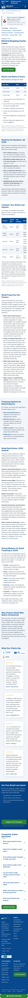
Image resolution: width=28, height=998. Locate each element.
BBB (8, 951)
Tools (15, 933)
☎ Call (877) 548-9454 (14, 996)
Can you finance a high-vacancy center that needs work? (11, 874)
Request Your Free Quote (14, 822)
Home (2, 10)
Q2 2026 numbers (6, 30)
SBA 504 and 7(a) (8, 419)
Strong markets (14, 35)
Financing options (19, 32)
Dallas (5, 572)
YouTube (3, 953)
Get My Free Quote (9, 907)
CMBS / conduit (8, 428)
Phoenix (6, 565)
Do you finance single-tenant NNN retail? (12, 866)
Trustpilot (3, 951)
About (15, 936)
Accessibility (20, 991)
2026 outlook (5, 35)
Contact (16, 938)
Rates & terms (13, 28)
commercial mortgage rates (9, 65)
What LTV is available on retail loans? (12, 850)
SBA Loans (4, 982)
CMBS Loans (5, 977)
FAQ (20, 35)
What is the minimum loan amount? (11, 899)
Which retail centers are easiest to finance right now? (13, 891)
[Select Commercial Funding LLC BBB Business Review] (6, 957)
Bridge (4, 257)
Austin (5, 578)
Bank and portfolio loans (11, 412)
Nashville (6, 585)
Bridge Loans (5, 979)
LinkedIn (3, 948)
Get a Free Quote (8, 69)
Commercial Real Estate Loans (13, 10)
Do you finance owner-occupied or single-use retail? (13, 858)
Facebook (8, 948)
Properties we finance (7, 32)
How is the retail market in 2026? (11, 883)
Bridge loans (7, 434)
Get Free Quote (20, 974)
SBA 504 (5, 241)
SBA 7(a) (5, 249)
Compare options (17, 30)
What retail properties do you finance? (12, 842)
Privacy (9, 991)
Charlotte (6, 591)
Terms (13, 991)
